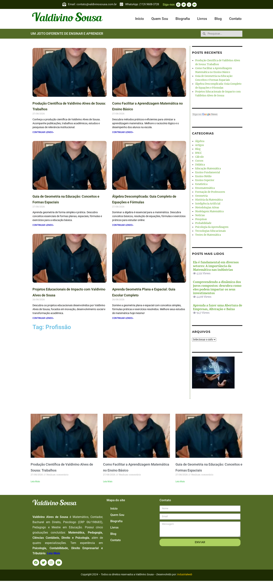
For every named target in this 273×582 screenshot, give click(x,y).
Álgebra (199, 141)
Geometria (201, 195)
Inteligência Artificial (207, 203)
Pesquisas (201, 219)
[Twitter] (183, 4)
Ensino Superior (204, 180)
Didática (200, 164)
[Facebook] (178, 4)
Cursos (199, 160)
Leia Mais (35, 481)
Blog (218, 19)
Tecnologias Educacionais (210, 231)
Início (139, 19)
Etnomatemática (205, 188)
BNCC (198, 153)
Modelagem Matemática (209, 211)
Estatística (201, 184)
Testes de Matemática (208, 234)
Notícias (200, 215)
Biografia (183, 19)
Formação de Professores (210, 192)
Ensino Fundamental (207, 172)
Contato (235, 19)
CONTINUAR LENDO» (43, 132)
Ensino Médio (203, 176)
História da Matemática (209, 199)
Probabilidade (203, 223)
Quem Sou (159, 19)
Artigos (199, 145)
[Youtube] (194, 4)
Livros (202, 19)
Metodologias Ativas (207, 207)
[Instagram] (189, 4)
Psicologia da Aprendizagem (211, 227)
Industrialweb (184, 574)
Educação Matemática (208, 168)
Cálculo (199, 156)
